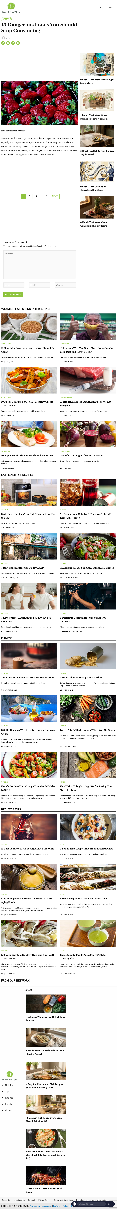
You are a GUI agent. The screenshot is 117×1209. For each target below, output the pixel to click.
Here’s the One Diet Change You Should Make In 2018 (28, 788)
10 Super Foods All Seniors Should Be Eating (27, 456)
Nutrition (6, 19)
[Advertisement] (39, 64)
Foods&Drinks (7, 344)
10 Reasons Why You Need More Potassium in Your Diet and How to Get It (86, 350)
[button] (101, 8)
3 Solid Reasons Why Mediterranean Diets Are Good (28, 732)
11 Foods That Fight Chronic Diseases (81, 456)
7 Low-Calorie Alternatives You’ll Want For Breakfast (26, 620)
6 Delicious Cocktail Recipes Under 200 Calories (83, 620)
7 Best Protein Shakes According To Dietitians (28, 678)
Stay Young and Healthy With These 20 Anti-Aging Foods (27, 900)
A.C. (2, 362)
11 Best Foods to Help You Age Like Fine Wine (27, 849)
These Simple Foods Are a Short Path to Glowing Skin (83, 957)
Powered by (41, 1206)
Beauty (4, 844)
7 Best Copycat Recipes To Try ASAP (22, 568)
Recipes (4, 510)
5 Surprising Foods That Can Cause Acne (83, 899)
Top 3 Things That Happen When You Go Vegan (87, 730)
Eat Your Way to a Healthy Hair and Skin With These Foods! (28, 957)
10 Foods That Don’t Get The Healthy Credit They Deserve (27, 404)
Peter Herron (65, 631)
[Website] (65, 285)
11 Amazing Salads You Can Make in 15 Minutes (87, 568)
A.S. (61, 690)
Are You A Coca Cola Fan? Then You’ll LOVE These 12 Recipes (85, 516)
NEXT (55, 196)
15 (46, 196)
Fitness (4, 673)
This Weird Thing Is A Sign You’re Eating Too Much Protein (86, 788)
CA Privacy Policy (60, 1206)
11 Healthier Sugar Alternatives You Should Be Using (28, 350)
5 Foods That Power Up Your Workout (81, 678)
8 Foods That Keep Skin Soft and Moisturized (86, 849)
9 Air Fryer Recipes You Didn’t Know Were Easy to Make (29, 516)
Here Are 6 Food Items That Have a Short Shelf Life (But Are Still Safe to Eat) (45, 1155)
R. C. (2, 528)
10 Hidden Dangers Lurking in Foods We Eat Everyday (85, 404)
